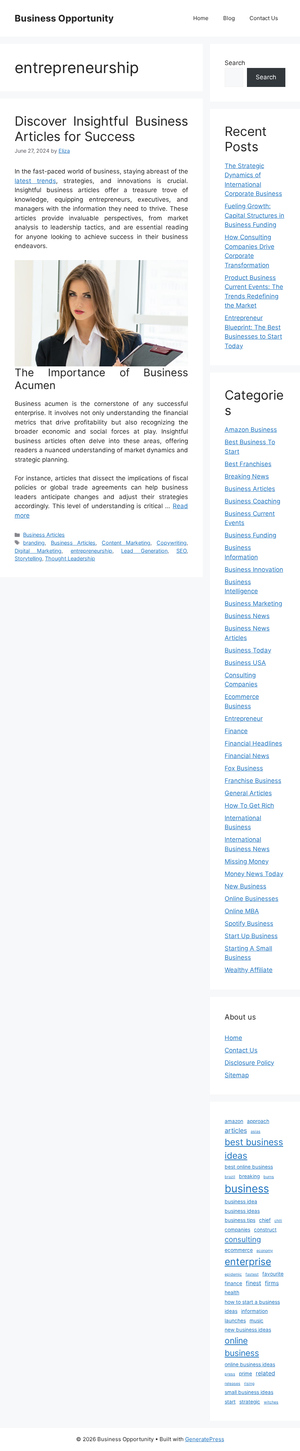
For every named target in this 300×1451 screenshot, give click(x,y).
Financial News (247, 755)
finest (253, 1283)
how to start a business (252, 1302)
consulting (243, 1239)
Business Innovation (254, 569)
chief (265, 1220)
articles (236, 1130)
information (254, 1311)
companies (237, 1230)
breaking (249, 1176)
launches (235, 1321)
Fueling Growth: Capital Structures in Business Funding (254, 215)
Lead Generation (144, 551)
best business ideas (254, 1148)
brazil (230, 1176)
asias (255, 1131)
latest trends (35, 180)
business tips (240, 1220)
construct (265, 1230)
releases (232, 1383)
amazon (234, 1121)
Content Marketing (126, 543)
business (247, 1188)
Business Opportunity (64, 18)
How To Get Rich (249, 805)
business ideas (242, 1211)
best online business (249, 1167)
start (230, 1402)
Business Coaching (252, 501)
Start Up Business (251, 936)
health (232, 1292)
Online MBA (242, 911)
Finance (236, 731)
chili (278, 1220)
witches (271, 1402)
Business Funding (250, 535)
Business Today (248, 650)
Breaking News (247, 476)
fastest (252, 1274)
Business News (247, 616)
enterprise (248, 1261)
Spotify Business (249, 923)
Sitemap (237, 1075)
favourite (273, 1274)
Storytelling (28, 558)
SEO (181, 551)
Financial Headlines (253, 743)
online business (242, 1347)
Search (235, 62)
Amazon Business (251, 429)
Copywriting (172, 543)
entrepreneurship (91, 551)
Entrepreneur (244, 718)
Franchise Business (253, 780)
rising (249, 1383)
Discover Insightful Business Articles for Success (101, 128)
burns (268, 1176)
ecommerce (239, 1250)
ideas (231, 1311)
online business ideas (250, 1364)
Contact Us (264, 18)
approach (258, 1121)
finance (233, 1283)
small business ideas (249, 1392)
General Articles (248, 793)
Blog (229, 18)
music (256, 1321)
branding (34, 543)
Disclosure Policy (249, 1062)
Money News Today (254, 873)
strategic (249, 1402)
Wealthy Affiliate (249, 970)
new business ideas (248, 1330)
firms (272, 1283)
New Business (245, 886)
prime (245, 1373)
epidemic (233, 1274)
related (265, 1373)
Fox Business (244, 768)
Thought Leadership (70, 558)
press (230, 1374)
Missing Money (247, 861)
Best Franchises (248, 464)
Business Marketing (253, 603)
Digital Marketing (38, 551)
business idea (241, 1201)
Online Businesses (251, 898)
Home (201, 18)
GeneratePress (204, 1439)
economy (264, 1250)
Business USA (245, 662)
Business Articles (44, 535)
